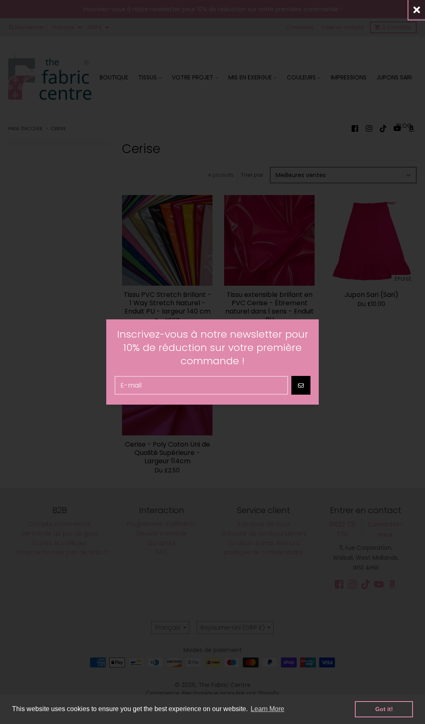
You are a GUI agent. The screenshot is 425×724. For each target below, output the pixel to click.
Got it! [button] (384, 709)
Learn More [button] (267, 708)
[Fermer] (416, 10)
